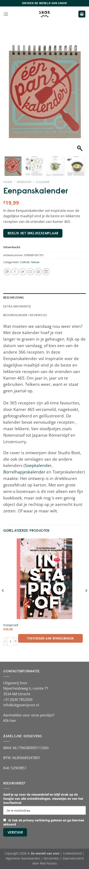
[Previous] (3, 599)
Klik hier (9, 720)
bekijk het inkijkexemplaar (33, 233)
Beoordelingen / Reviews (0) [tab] (25, 315)
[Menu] (5, 14)
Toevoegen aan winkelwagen (50, 638)
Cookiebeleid (72, 853)
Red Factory (48, 863)
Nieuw (35, 262)
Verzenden (51, 858)
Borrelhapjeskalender (24, 472)
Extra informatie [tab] (17, 306)
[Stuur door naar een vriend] (30, 271)
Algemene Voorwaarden (23, 858)
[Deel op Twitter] (22, 271)
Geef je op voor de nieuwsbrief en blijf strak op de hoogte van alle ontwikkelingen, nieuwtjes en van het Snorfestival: (43, 798)
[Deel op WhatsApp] (7, 271)
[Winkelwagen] (81, 14)
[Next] (86, 599)
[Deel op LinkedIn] (46, 271)
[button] (80, 94)
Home (7, 182)
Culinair (42, 182)
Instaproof (10, 625)
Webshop (24, 182)
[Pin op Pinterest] (38, 271)
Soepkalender (38, 465)
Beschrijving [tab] (13, 297)
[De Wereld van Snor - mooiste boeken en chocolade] (44, 14)
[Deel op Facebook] (15, 271)
